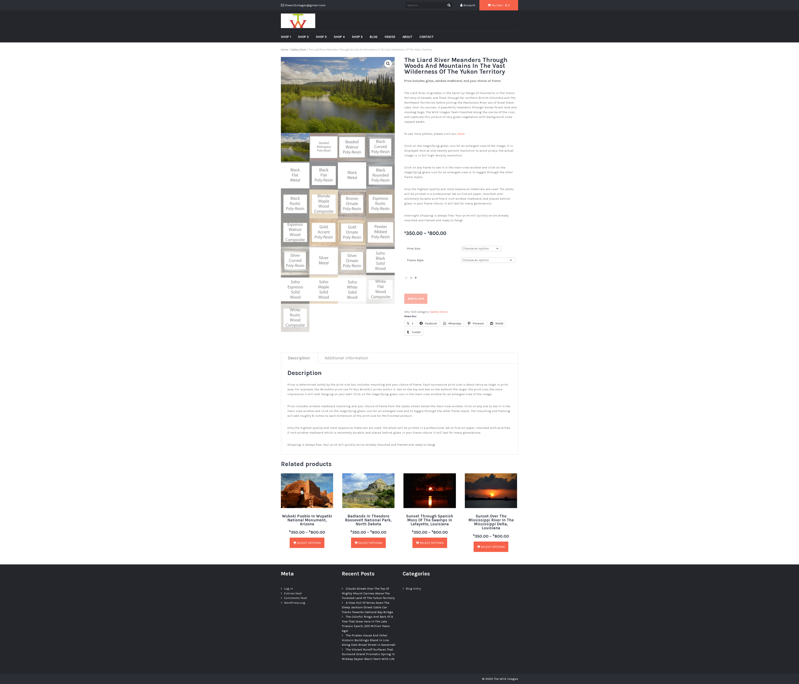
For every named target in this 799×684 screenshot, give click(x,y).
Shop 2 (303, 37)
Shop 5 (357, 37)
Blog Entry (413, 588)
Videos (390, 37)
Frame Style (415, 260)
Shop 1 (286, 37)
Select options (308, 543)
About (407, 37)
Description (299, 358)
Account (469, 5)
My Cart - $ (500, 5)
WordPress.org (294, 603)
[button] (388, 63)
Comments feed (295, 598)
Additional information (346, 358)
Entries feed (293, 593)
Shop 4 (339, 37)
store (461, 134)
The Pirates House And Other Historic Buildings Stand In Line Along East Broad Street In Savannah (368, 640)
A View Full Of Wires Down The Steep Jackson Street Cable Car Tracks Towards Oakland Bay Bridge (367, 607)
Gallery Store (298, 49)
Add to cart (416, 299)
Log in (288, 588)
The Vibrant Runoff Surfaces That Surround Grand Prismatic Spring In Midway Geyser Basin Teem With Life (368, 654)
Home (284, 49)
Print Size (413, 248)
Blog (373, 37)
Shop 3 (321, 37)
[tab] (299, 358)
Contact (426, 37)
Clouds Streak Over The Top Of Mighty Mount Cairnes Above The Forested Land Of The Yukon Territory (368, 593)
